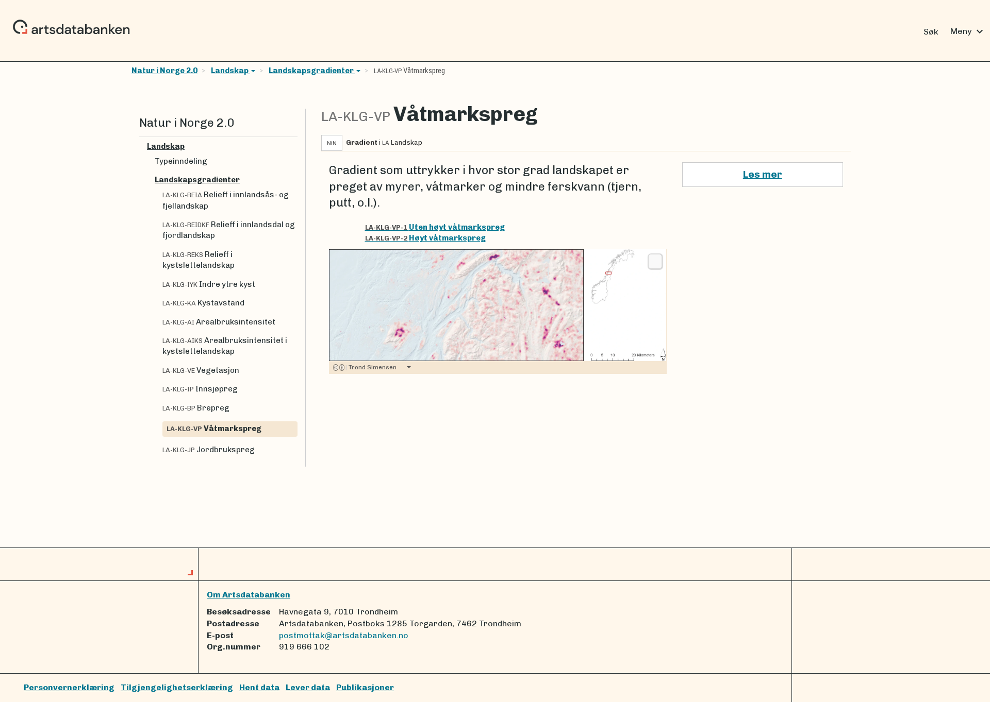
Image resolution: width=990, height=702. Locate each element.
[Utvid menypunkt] (293, 146)
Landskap (230, 70)
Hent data (259, 687)
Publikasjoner (365, 687)
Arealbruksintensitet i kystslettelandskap (224, 346)
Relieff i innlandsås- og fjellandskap (225, 200)
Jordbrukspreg (208, 449)
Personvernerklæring (69, 687)
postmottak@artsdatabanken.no (343, 635)
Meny (968, 31)
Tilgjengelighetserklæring (177, 687)
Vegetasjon (200, 370)
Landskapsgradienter (312, 70)
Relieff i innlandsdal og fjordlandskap (228, 230)
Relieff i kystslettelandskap (198, 260)
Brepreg (195, 408)
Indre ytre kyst (208, 284)
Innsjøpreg (200, 388)
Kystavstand (203, 302)
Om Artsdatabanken (248, 595)
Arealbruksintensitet (218, 322)
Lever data (308, 687)
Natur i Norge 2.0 (164, 70)
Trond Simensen (371, 367)
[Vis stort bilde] (655, 261)
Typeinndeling (181, 161)
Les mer (762, 174)
